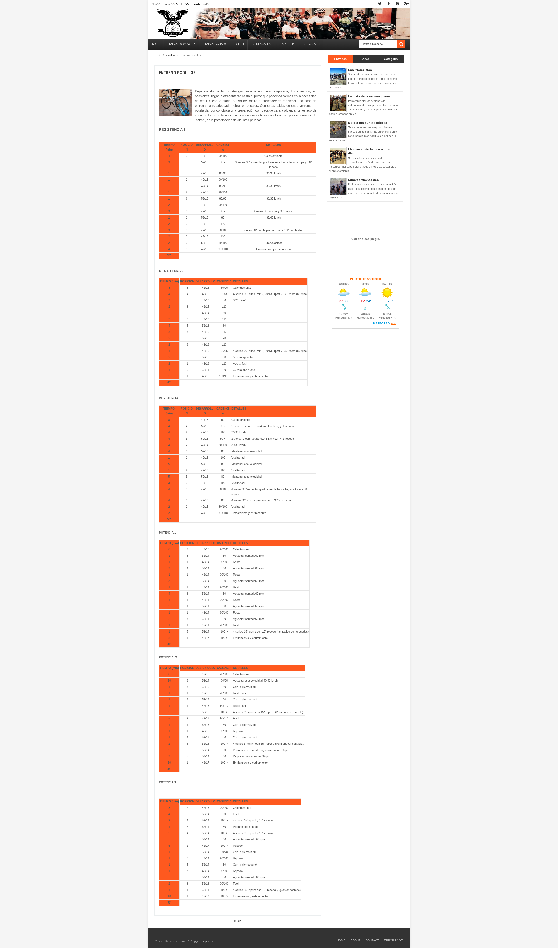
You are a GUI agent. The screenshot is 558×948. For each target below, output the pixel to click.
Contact (372, 940)
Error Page (393, 940)
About (355, 940)
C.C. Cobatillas (177, 3)
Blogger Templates (201, 941)
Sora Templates (178, 941)
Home (341, 940)
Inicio (155, 3)
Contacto (201, 3)
